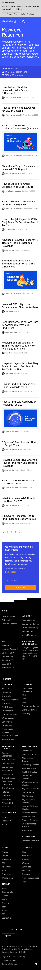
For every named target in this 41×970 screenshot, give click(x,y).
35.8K (12, 75)
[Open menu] (37, 21)
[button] (23, 21)
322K (15, 72)
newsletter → (14, 572)
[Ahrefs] (6, 21)
